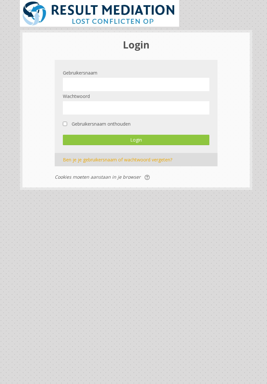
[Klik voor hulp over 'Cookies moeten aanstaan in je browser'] (148, 177)
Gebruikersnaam (80, 73)
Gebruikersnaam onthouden (101, 124)
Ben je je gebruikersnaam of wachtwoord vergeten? (117, 160)
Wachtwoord (76, 96)
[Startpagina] (99, 13)
